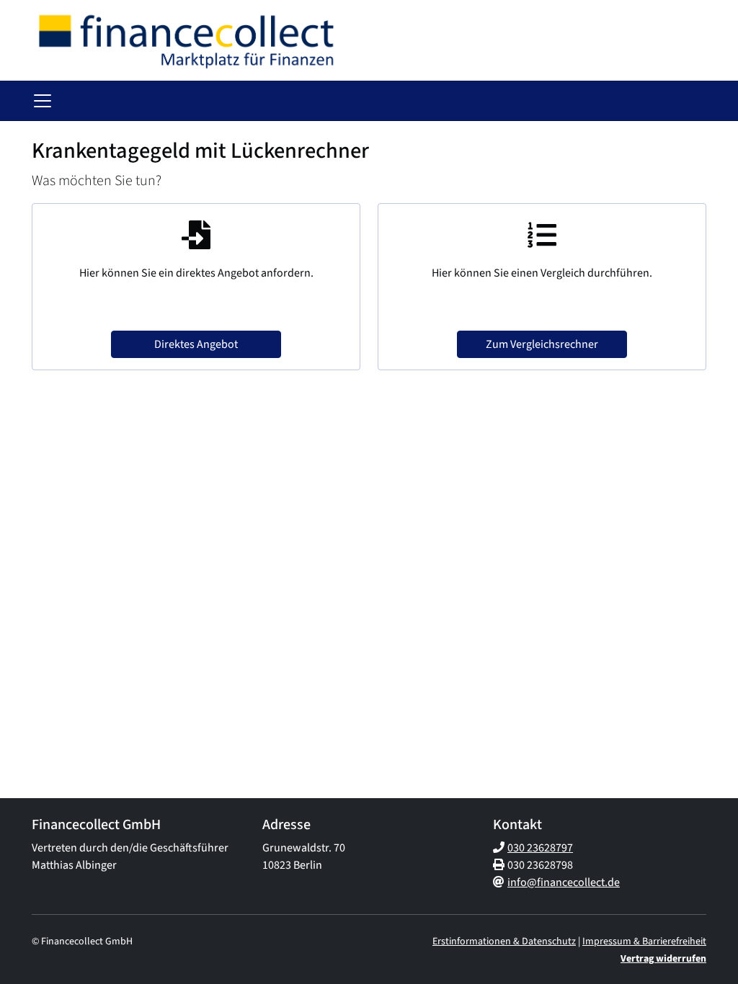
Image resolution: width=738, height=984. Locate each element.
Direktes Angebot (196, 344)
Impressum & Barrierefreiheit (644, 941)
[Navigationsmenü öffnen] (42, 101)
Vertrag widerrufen (663, 959)
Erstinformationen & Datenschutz (504, 941)
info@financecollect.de (563, 882)
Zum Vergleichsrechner (542, 344)
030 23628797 (540, 848)
